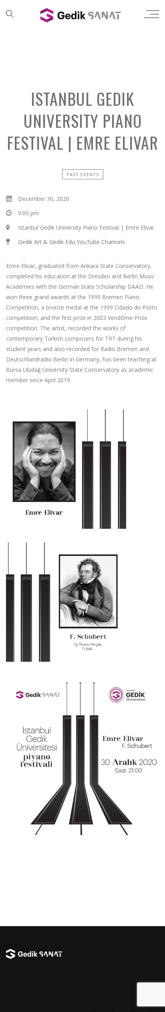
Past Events (82, 174)
